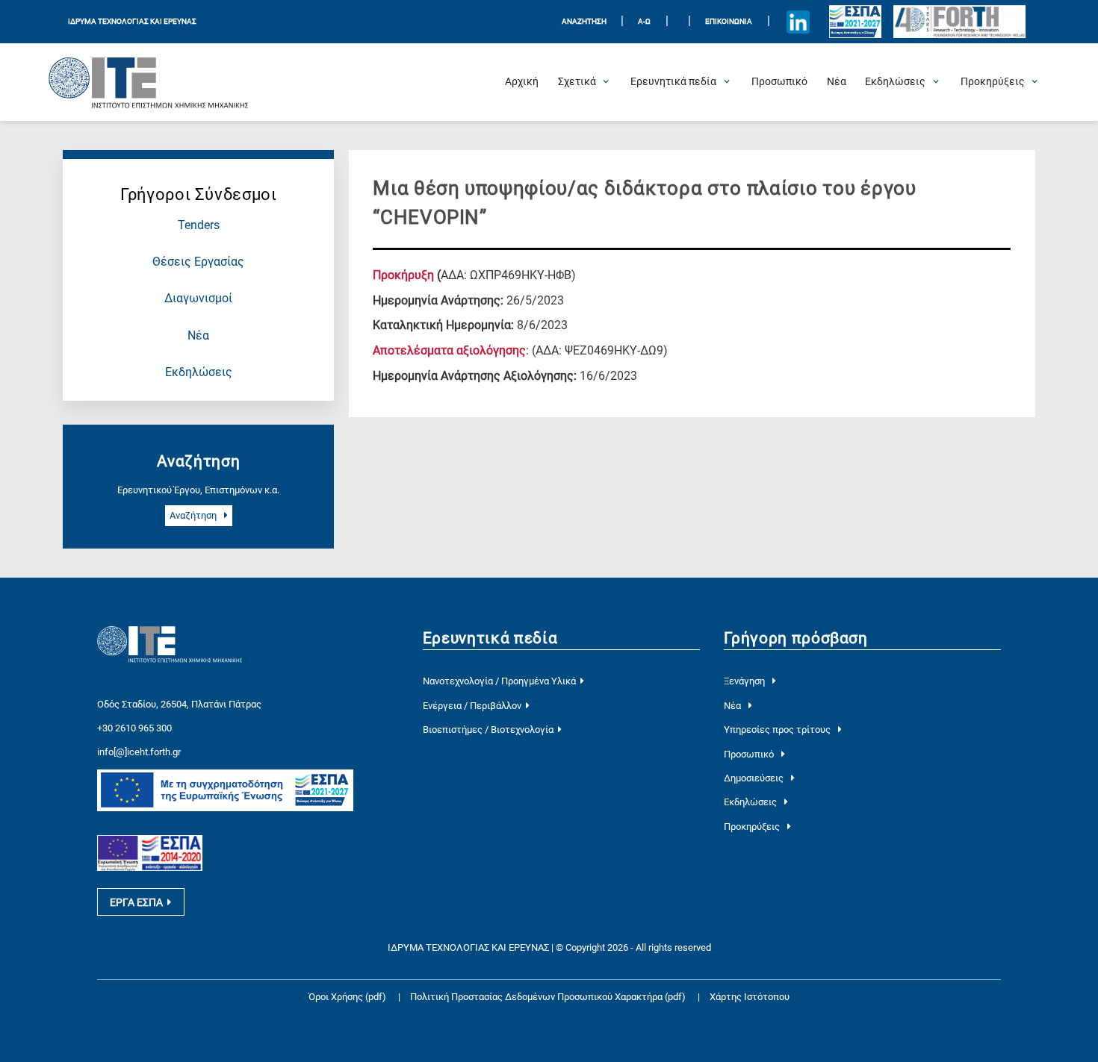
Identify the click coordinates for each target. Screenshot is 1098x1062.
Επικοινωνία (728, 21)
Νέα (198, 336)
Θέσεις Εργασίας (198, 262)
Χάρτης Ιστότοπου (750, 996)
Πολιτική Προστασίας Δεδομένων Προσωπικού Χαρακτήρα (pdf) (549, 996)
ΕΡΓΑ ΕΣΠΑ (136, 902)
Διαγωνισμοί (198, 298)
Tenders (199, 225)
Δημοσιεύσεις (755, 778)
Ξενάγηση (745, 681)
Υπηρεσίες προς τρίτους (778, 729)
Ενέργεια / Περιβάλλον (472, 705)
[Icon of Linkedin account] (797, 21)
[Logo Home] (149, 82)
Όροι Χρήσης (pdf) (347, 996)
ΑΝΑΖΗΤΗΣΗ (584, 21)
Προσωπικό (750, 754)
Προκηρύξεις (753, 826)
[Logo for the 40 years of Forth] (959, 22)
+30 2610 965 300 (134, 728)
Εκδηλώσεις (198, 372)
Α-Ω (644, 21)
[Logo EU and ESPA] (855, 22)
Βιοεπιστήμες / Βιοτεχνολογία (488, 729)
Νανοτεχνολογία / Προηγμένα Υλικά (499, 681)
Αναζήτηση (194, 515)
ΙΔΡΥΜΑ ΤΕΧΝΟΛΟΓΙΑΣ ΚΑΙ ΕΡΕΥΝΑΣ (132, 21)
